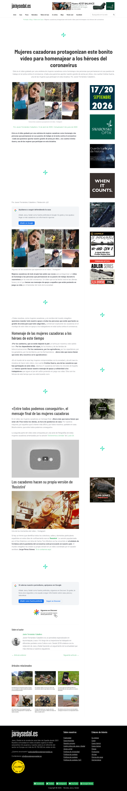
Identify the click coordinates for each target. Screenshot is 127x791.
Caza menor (96, 746)
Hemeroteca (96, 760)
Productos (95, 752)
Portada (25, 19)
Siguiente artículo (71, 655)
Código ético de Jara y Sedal (74, 746)
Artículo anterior (19, 655)
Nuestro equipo (69, 743)
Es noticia (95, 738)
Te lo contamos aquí (43, 549)
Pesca (94, 749)
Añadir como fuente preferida (31, 601)
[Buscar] (114, 14)
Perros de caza (97, 757)
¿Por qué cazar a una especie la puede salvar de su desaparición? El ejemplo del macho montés (21, 710)
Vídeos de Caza (38, 19)
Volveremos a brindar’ (56, 436)
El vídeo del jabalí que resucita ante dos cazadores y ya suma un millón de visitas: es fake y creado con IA (45, 710)
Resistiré (53, 538)
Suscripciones (69, 740)
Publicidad (67, 738)
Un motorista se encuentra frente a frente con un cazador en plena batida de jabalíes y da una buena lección (22, 689)
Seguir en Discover (53, 601)
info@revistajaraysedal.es (32, 756)
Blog (31, 19)
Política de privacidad (72, 752)
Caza (93, 740)
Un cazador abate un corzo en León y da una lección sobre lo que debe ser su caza (45, 688)
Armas (94, 754)
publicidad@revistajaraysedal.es (40, 752)
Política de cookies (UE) (72, 760)
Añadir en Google (26, 223)
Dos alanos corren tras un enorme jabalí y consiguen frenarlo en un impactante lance (68, 709)
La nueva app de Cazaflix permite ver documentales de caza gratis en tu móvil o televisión (68, 689)
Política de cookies (71, 757)
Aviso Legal (68, 749)
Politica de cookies (70, 754)
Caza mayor (96, 743)
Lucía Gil (70, 436)
